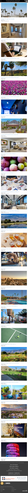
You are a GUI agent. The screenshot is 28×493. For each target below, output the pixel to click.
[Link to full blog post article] (14, 10)
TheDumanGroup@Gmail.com (14, 474)
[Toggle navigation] (1, 1)
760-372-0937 (22, 462)
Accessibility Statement (13, 489)
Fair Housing (2, 489)
